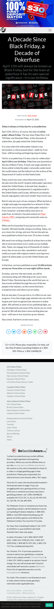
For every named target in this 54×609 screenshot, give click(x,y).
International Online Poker (19, 401)
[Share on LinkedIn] (29, 331)
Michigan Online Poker (17, 370)
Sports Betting (13, 433)
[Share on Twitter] (8, 331)
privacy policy (28, 590)
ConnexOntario (37, 557)
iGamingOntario (14, 572)
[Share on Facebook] (19, 331)
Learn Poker (12, 427)
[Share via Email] (45, 331)
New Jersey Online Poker (18, 376)
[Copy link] (40, 331)
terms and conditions (14, 590)
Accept (49, 605)
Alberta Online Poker (16, 393)
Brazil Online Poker (15, 407)
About (9, 436)
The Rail (10, 424)
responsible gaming (14, 593)
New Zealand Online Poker (18, 410)
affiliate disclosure (28, 593)
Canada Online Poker (16, 387)
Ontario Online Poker (16, 390)
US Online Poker (14, 367)
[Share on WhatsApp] (35, 331)
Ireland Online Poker (16, 413)
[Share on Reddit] (24, 331)
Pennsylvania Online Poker (18, 373)
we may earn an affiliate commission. (29, 465)
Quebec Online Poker (16, 396)
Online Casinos (13, 430)
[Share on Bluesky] (14, 331)
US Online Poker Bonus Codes (20, 382)
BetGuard (40, 566)
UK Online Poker (14, 404)
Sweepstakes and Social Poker (20, 418)
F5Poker (6, 220)
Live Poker (11, 421)
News (9, 439)
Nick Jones (32, 115)
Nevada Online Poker (16, 379)
